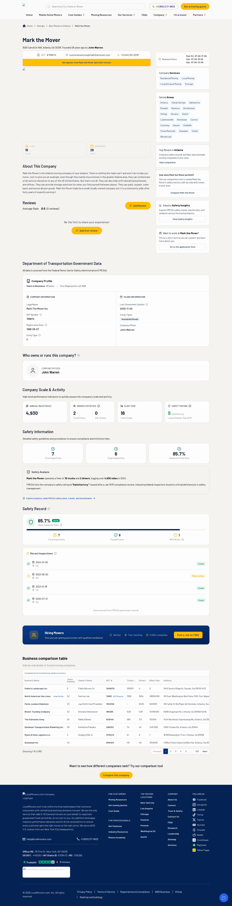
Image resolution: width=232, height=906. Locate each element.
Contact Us (173, 816)
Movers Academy (116, 837)
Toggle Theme (7, 904)
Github (178, 891)
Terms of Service (106, 891)
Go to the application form (182, 246)
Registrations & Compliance (135, 891)
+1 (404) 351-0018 (130, 54)
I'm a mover (180, 14)
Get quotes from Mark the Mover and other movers (86, 62)
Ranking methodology (91, 897)
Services (172, 845)
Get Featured (115, 826)
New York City (147, 802)
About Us (172, 799)
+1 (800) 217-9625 (165, 6)
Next (205, 751)
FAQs (144, 14)
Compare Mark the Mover (183, 192)
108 (197, 751)
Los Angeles (146, 808)
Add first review (88, 230)
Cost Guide (113, 811)
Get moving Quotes (117, 805)
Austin (143, 836)
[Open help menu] (223, 897)
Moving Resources (101, 14)
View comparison (167, 162)
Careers (172, 805)
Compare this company (116, 775)
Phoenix (144, 825)
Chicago (144, 814)
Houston (144, 819)
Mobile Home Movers (50, 14)
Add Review (139, 205)
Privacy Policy (84, 891)
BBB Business (162, 891)
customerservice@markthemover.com (89, 54)
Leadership (173, 833)
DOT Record (118, 696)
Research (172, 828)
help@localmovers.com (39, 838)
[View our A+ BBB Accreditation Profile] (46, 872)
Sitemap (172, 839)
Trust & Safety (175, 811)
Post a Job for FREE (188, 634)
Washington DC (148, 831)
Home (29, 14)
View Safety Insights (183, 219)
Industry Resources (118, 831)
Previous (157, 751)
